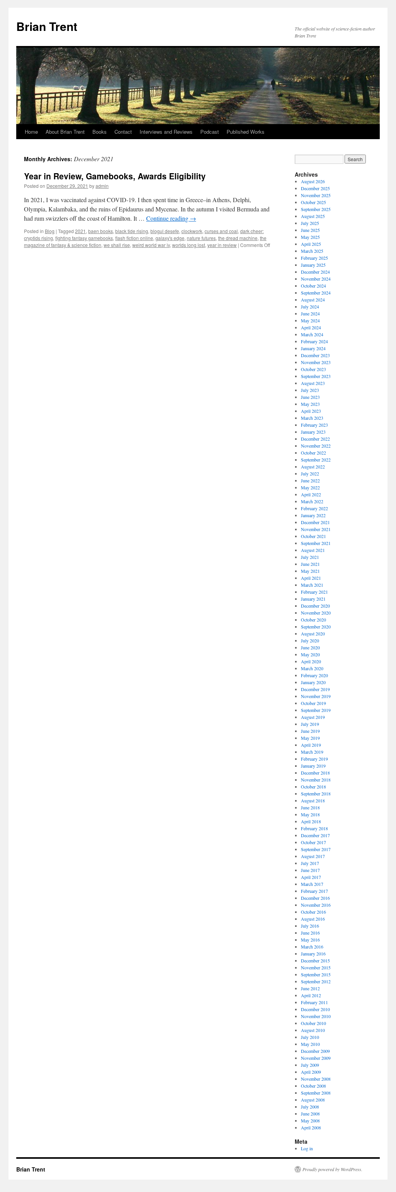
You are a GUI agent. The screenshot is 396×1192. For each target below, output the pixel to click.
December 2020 (315, 606)
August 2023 (313, 383)
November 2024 (316, 279)
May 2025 (310, 237)
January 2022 (313, 515)
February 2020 (314, 675)
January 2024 (313, 348)
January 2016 (313, 953)
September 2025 (316, 209)
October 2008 (313, 1086)
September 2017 (316, 849)
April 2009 (311, 1072)
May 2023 (310, 404)
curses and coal (221, 231)
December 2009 (315, 1051)
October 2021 (313, 536)
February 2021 (314, 592)
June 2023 (310, 397)
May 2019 (310, 738)
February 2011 (314, 1002)
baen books (100, 231)
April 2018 (311, 821)
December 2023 (315, 355)
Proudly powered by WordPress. (332, 1169)
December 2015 (315, 960)
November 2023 (316, 362)
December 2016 (315, 898)
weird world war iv (151, 245)
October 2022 (313, 453)
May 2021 (310, 571)
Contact (123, 131)
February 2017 (314, 891)
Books (99, 131)
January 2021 (313, 599)
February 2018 (314, 828)
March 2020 (312, 668)
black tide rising (131, 231)
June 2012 (310, 988)
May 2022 (310, 487)
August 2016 (313, 919)
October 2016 (313, 912)
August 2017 (313, 856)
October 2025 (313, 202)
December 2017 (315, 835)
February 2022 (314, 508)
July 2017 (310, 863)
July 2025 (310, 223)
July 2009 (310, 1065)
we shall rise (117, 245)
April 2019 (311, 745)
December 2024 (315, 272)
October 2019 (313, 703)
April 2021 (311, 578)
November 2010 (316, 1016)
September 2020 (316, 626)
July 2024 (310, 306)
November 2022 (316, 446)
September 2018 (316, 793)
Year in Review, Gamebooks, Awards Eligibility (115, 176)
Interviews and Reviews (166, 131)
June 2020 (310, 647)
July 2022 (310, 473)
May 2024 (310, 320)
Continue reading (171, 218)
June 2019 (310, 731)
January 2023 (313, 432)
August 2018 (313, 800)
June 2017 (310, 870)
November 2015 (316, 967)
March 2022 (312, 501)
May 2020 (310, 654)
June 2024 (310, 313)
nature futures (201, 238)
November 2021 (316, 529)
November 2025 (316, 195)
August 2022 (313, 466)
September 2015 (316, 974)
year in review (222, 245)
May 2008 (310, 1120)
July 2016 (310, 926)
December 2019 (315, 689)
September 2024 (316, 292)
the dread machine (238, 238)
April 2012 (311, 995)
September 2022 (316, 459)
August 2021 (313, 550)
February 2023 (314, 425)
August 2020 (313, 633)
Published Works (246, 131)
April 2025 (311, 244)
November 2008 (316, 1079)
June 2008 (310, 1113)
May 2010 (310, 1044)
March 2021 (312, 585)
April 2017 (311, 877)
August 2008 (313, 1100)
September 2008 (316, 1093)
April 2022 (311, 494)
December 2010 (315, 1009)
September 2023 (316, 376)
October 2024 (313, 286)
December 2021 (315, 522)
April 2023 (311, 411)
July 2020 (310, 640)
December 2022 (315, 439)
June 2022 (310, 480)
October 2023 (313, 369)
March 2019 (312, 752)
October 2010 (313, 1023)
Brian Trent (46, 26)
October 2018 (313, 786)
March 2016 (312, 946)
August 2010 (313, 1030)
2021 (80, 231)
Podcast (209, 131)
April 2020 (311, 661)
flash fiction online (134, 238)
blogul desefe (164, 231)
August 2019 (313, 717)
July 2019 (310, 724)
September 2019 (316, 710)
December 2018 (315, 773)
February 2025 (314, 258)
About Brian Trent (65, 131)
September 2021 (316, 543)
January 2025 (313, 265)
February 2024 (314, 341)
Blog (50, 231)
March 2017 (312, 884)
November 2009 (316, 1058)
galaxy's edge (169, 238)
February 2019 (314, 759)
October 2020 (313, 619)
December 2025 (315, 188)
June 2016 (310, 933)
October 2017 (313, 842)
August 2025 (313, 216)
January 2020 (313, 682)
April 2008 (311, 1127)
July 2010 (310, 1037)
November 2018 (316, 780)
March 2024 (312, 334)
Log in (307, 1148)
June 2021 (310, 564)
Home (31, 131)
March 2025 (312, 251)
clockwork (191, 231)
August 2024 (313, 299)
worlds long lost (188, 245)
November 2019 (316, 696)
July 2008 (310, 1106)
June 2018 (310, 807)
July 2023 (310, 390)
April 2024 (311, 327)
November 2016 (316, 905)
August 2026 (313, 181)
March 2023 (312, 418)
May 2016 (310, 940)
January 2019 (313, 766)
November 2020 (316, 613)
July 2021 (310, 557)
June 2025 (310, 230)
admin (102, 185)
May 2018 (310, 814)
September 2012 (316, 981)
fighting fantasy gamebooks (84, 238)
